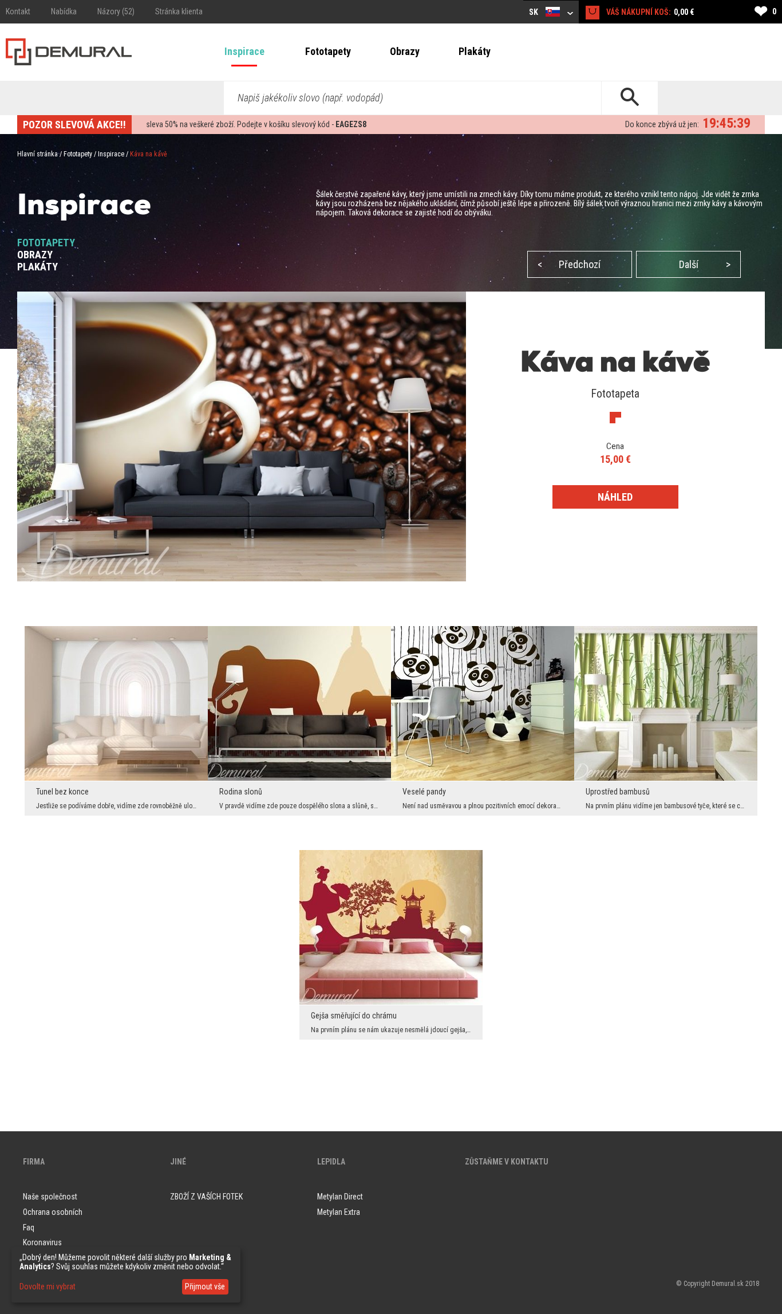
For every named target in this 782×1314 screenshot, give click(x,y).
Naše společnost (50, 1196)
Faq (28, 1227)
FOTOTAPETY (46, 243)
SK (534, 12)
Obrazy (405, 51)
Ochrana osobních (52, 1212)
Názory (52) (116, 11)
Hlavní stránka (37, 154)
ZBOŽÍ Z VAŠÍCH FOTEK (206, 1196)
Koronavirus (42, 1242)
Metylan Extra (338, 1212)
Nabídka (64, 11)
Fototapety (328, 51)
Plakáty (475, 51)
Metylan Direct (340, 1196)
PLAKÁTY (37, 267)
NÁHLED (615, 497)
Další (704, 264)
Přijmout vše (205, 1286)
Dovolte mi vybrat (47, 1286)
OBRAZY (35, 255)
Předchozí (569, 264)
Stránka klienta (179, 11)
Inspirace (244, 51)
